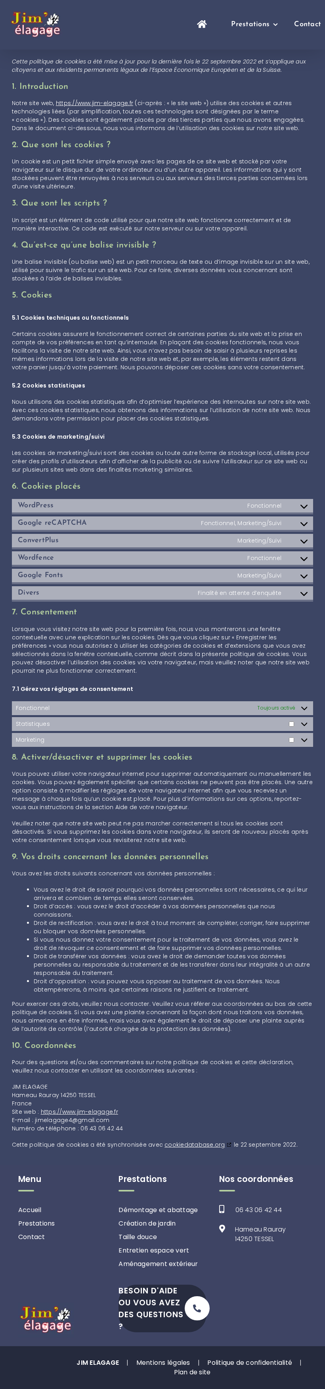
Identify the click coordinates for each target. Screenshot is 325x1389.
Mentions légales (163, 1362)
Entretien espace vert (154, 1250)
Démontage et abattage (158, 1209)
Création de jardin (147, 1223)
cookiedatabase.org (194, 1145)
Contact (31, 1236)
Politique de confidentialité (249, 1362)
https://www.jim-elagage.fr (94, 103)
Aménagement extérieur (158, 1263)
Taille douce (138, 1236)
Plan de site (192, 1372)
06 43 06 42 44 (258, 1209)
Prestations (36, 1223)
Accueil (30, 1209)
